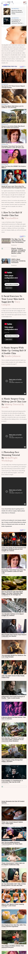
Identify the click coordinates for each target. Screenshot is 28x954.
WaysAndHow (11, 218)
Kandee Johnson (12, 356)
